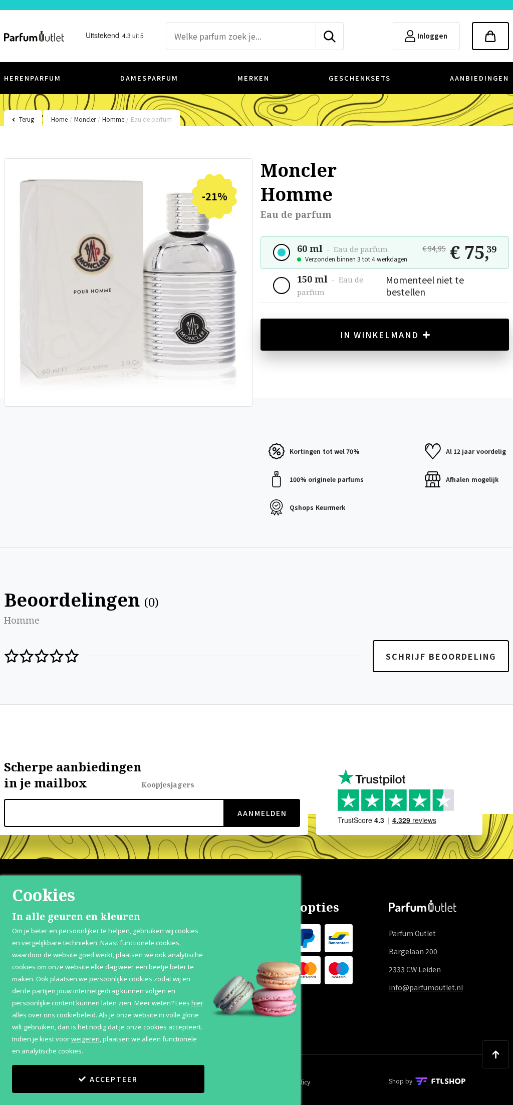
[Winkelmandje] (490, 36)
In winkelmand (379, 335)
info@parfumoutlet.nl (426, 987)
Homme (113, 119)
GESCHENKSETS (360, 78)
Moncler (85, 119)
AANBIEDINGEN (479, 78)
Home (59, 119)
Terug (26, 119)
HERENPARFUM (32, 78)
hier (197, 1002)
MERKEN (253, 78)
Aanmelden (262, 813)
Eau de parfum (151, 119)
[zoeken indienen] (330, 36)
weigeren (85, 1038)
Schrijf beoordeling (441, 656)
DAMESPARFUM (149, 78)
